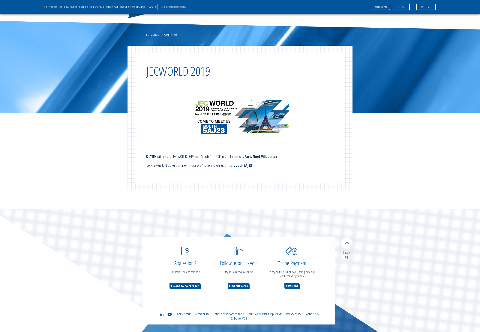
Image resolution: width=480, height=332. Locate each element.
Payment (292, 286)
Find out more (238, 286)
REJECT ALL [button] (400, 6)
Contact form (184, 314)
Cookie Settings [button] (381, 6)
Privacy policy (293, 314)
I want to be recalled (185, 286)
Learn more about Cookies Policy (173, 6)
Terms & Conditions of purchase (265, 314)
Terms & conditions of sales (228, 314)
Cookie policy (312, 314)
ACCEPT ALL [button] (425, 6)
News (156, 35)
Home (149, 35)
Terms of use (202, 314)
